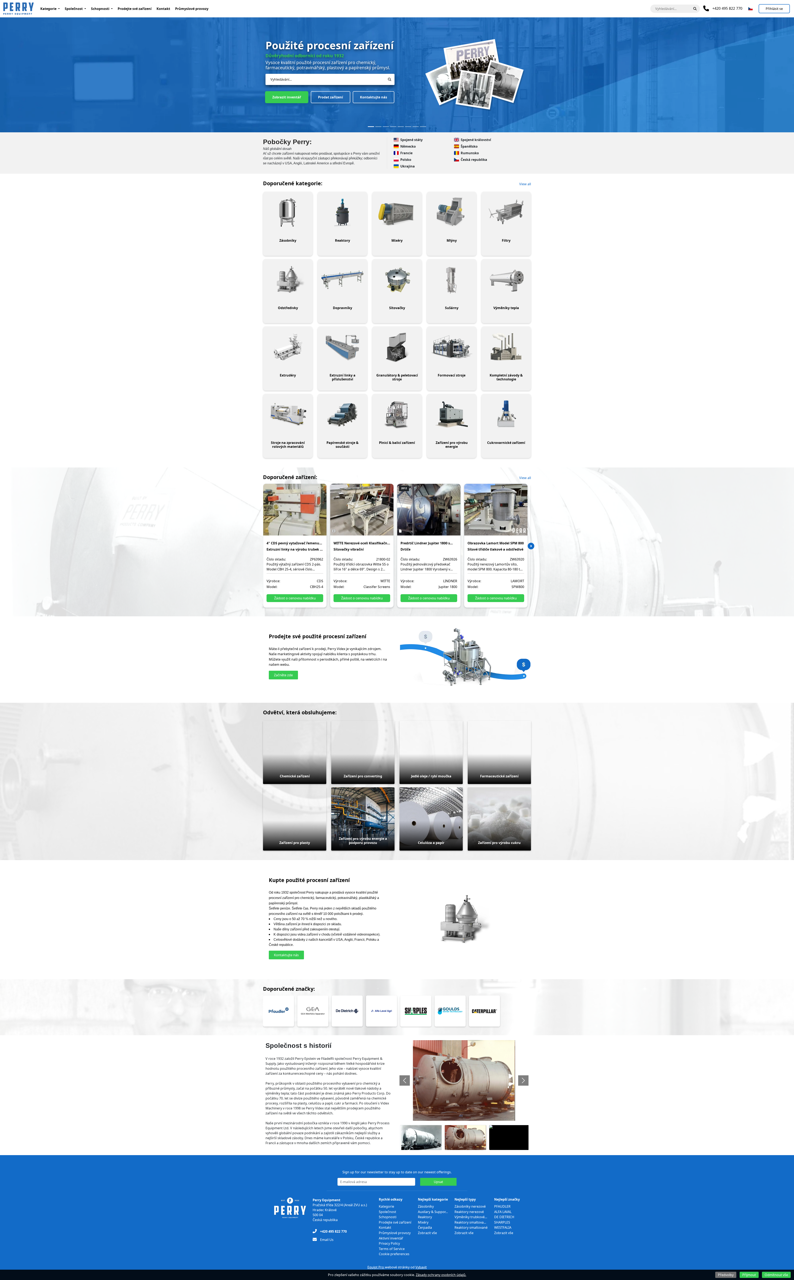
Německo (408, 146)
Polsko (405, 159)
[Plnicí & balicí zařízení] (397, 414)
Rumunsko (470, 153)
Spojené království (476, 139)
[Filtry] (506, 212)
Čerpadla (425, 1227)
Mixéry (423, 1222)
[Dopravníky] (342, 279)
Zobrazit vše (427, 1233)
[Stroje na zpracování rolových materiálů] (288, 414)
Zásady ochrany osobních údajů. (441, 1275)
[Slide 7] (416, 126)
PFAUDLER (502, 1206)
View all (525, 184)
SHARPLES (502, 1222)
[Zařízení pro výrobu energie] (451, 414)
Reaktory (425, 1217)
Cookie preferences (394, 1254)
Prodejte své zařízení (135, 8)
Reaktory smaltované (471, 1227)
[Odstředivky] (288, 279)
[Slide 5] (401, 126)
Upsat (438, 1182)
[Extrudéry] (288, 347)
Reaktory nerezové (469, 1211)
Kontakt (163, 8)
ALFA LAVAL (503, 1211)
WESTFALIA (502, 1227)
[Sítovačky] (397, 279)
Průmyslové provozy (191, 8)
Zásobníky (426, 1206)
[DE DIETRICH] (347, 1011)
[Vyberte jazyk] (750, 9)
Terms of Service (392, 1249)
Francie (406, 153)
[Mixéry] (397, 212)
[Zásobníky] (288, 212)
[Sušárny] (451, 279)
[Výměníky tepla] (506, 279)
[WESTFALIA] (312, 1011)
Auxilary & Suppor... (433, 1211)
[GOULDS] (450, 1011)
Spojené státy (411, 139)
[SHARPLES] (415, 1011)
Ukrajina (407, 166)
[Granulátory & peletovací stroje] (397, 347)
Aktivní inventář (391, 1238)
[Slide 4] (393, 126)
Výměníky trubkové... (470, 1217)
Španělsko (469, 146)
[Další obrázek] (523, 1080)
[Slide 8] (423, 126)
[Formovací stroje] (451, 347)
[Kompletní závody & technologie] (506, 347)
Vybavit (421, 1267)
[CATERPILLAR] (484, 1011)
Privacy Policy (389, 1243)
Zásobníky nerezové (470, 1206)
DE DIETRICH (504, 1217)
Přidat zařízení (284, 87)
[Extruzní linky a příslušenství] (342, 347)
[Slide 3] (386, 126)
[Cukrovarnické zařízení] (506, 414)
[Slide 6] (408, 126)
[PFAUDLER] (278, 1011)
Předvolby (726, 1275)
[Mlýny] (451, 212)
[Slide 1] (371, 126)
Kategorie (48, 8)
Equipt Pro (376, 1267)
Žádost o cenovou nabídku (295, 598)
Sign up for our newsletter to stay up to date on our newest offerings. (397, 1172)
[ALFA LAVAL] (381, 1011)
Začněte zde (283, 675)
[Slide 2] (378, 126)
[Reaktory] (342, 212)
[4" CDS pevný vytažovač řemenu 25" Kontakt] (294, 512)
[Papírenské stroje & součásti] (342, 414)
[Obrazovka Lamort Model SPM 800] (495, 512)
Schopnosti (100, 8)
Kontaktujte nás (326, 87)
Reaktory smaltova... (470, 1222)
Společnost (74, 8)
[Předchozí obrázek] (404, 1080)
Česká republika (474, 159)
